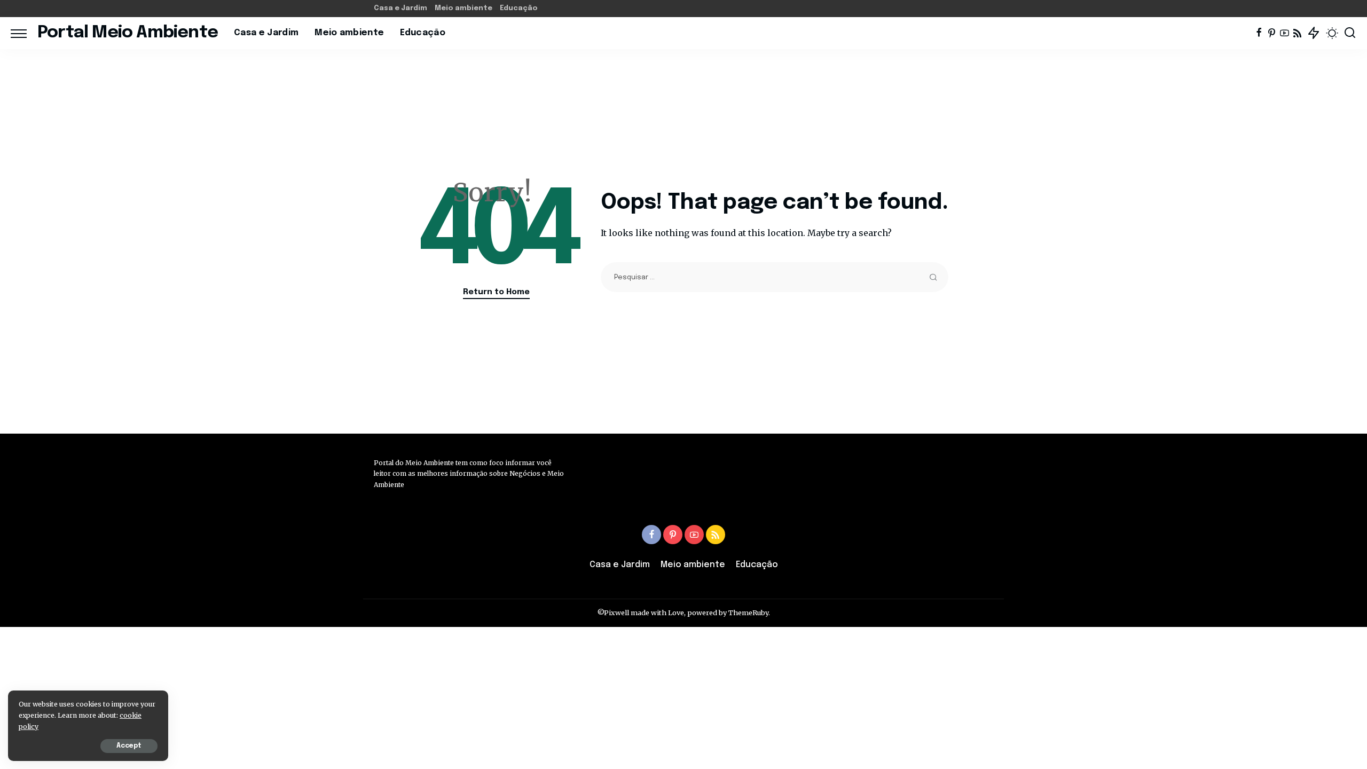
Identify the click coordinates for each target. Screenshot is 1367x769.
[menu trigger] (24, 33)
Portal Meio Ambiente (127, 33)
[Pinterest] (1271, 33)
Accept (129, 746)
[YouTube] (1284, 33)
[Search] (1350, 33)
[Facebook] (1258, 33)
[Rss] (1297, 33)
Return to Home (496, 292)
